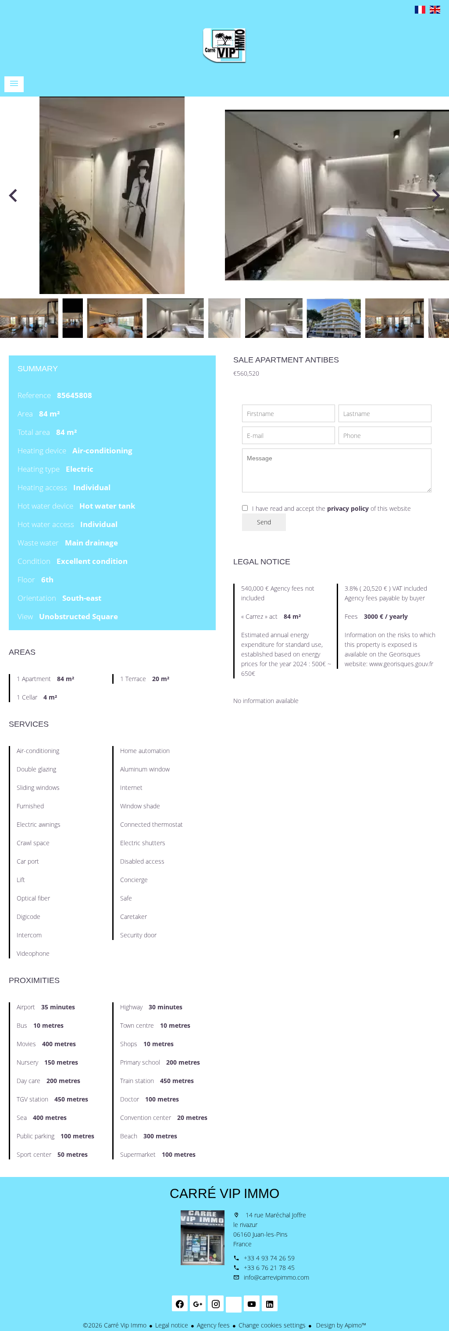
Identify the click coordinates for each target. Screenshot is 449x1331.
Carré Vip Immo (224, 1193)
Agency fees (213, 1325)
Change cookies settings (272, 1325)
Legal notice (171, 1325)
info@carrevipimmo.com (276, 1277)
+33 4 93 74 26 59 (269, 1258)
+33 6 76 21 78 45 (269, 1267)
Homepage (224, 46)
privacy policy (348, 508)
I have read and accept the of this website (331, 508)
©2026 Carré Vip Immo (114, 1325)
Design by (340, 1325)
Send (264, 522)
